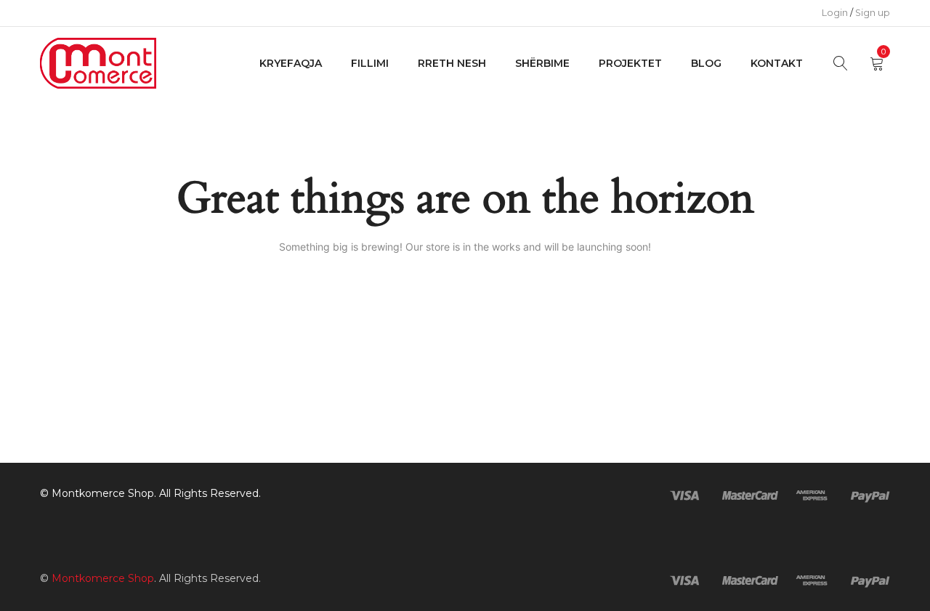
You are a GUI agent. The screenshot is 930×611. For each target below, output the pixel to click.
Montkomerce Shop (103, 493)
